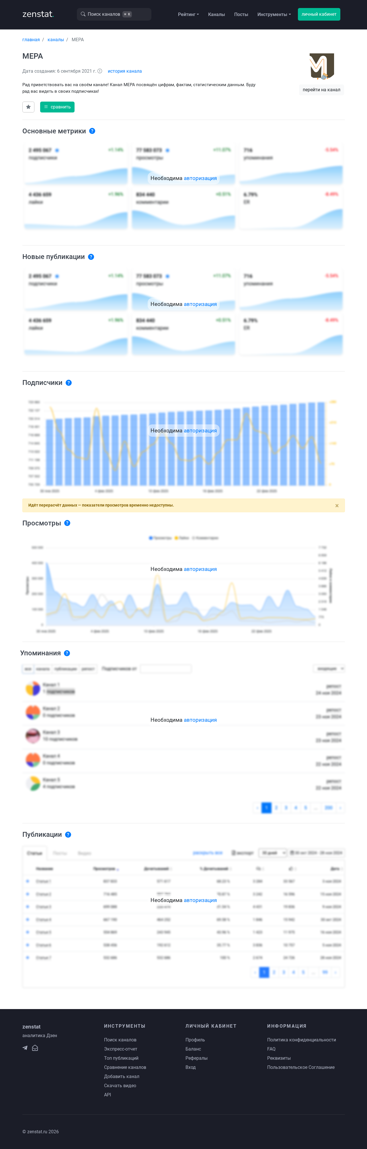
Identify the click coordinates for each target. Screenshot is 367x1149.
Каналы (216, 14)
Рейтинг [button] (187, 14)
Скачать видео (120, 1085)
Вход (191, 1067)
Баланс (193, 1049)
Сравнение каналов (125, 1067)
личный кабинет (319, 14)
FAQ (271, 1049)
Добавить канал (121, 1076)
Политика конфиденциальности (301, 1040)
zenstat (38, 14)
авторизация (200, 178)
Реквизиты (279, 1058)
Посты (241, 14)
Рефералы (197, 1058)
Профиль (195, 1040)
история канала (125, 71)
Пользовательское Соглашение (301, 1067)
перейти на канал (321, 89)
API (107, 1094)
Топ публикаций (121, 1058)
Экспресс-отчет (120, 1049)
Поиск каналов (120, 1040)
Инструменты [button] (272, 14)
